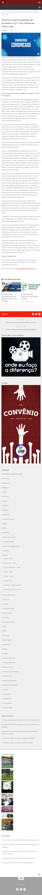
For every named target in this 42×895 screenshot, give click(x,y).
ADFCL (5, 524)
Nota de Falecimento (9, 662)
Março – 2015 (9, 576)
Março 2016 (8, 581)
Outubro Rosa (7, 676)
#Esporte (6, 488)
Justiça (5, 649)
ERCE (4, 626)
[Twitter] (36, 314)
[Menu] (39, 2)
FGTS (4, 631)
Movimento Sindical (9, 658)
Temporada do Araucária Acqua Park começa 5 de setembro (21, 720)
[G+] (39, 314)
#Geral (5, 501)
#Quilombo (6, 515)
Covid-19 (6, 599)
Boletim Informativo (9, 537)
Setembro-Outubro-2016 (12, 589)
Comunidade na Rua (9, 595)
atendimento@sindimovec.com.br (25, 268)
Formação (6, 635)
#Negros (5, 510)
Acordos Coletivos (8, 519)
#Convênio (6, 478)
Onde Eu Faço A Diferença (11, 671)
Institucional (34, 12)
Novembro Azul (8, 667)
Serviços (5, 690)
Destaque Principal (21, 12)
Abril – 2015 (8, 559)
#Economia (6, 483)
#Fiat (3, 12)
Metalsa (5, 14)
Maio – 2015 (8, 572)
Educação (6, 617)
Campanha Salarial (8, 542)
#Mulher (5, 506)
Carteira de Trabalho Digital (11, 546)
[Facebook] (33, 314)
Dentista (5, 604)
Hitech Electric (7, 640)
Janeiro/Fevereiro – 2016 (12, 567)
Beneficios (6, 533)
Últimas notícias (8, 708)
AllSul (5, 528)
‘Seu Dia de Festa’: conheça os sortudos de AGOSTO (18, 738)
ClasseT (5, 555)
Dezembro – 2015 (10, 563)
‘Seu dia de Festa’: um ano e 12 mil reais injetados (18, 743)
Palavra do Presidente (10, 681)
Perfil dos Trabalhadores (10, 685)
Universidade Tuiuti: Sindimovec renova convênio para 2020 (29, 296)
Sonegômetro (7, 699)
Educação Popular (8, 622)
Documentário (7, 613)
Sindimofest (7, 694)
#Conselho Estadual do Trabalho (13, 474)
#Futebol (6, 497)
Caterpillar (10, 12)
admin (5, 30)
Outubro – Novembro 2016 (13, 585)
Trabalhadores (7, 703)
